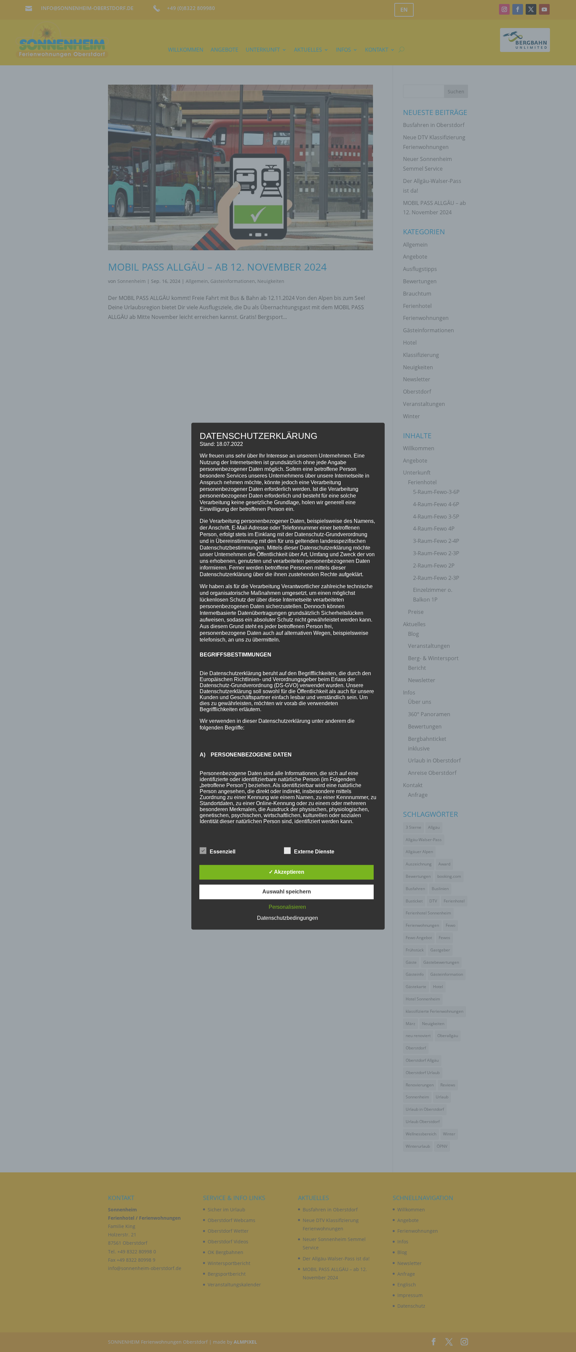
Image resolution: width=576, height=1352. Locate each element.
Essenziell (222, 851)
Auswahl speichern (286, 891)
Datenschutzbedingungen (287, 918)
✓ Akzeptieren (286, 872)
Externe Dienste (314, 851)
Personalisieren (287, 907)
